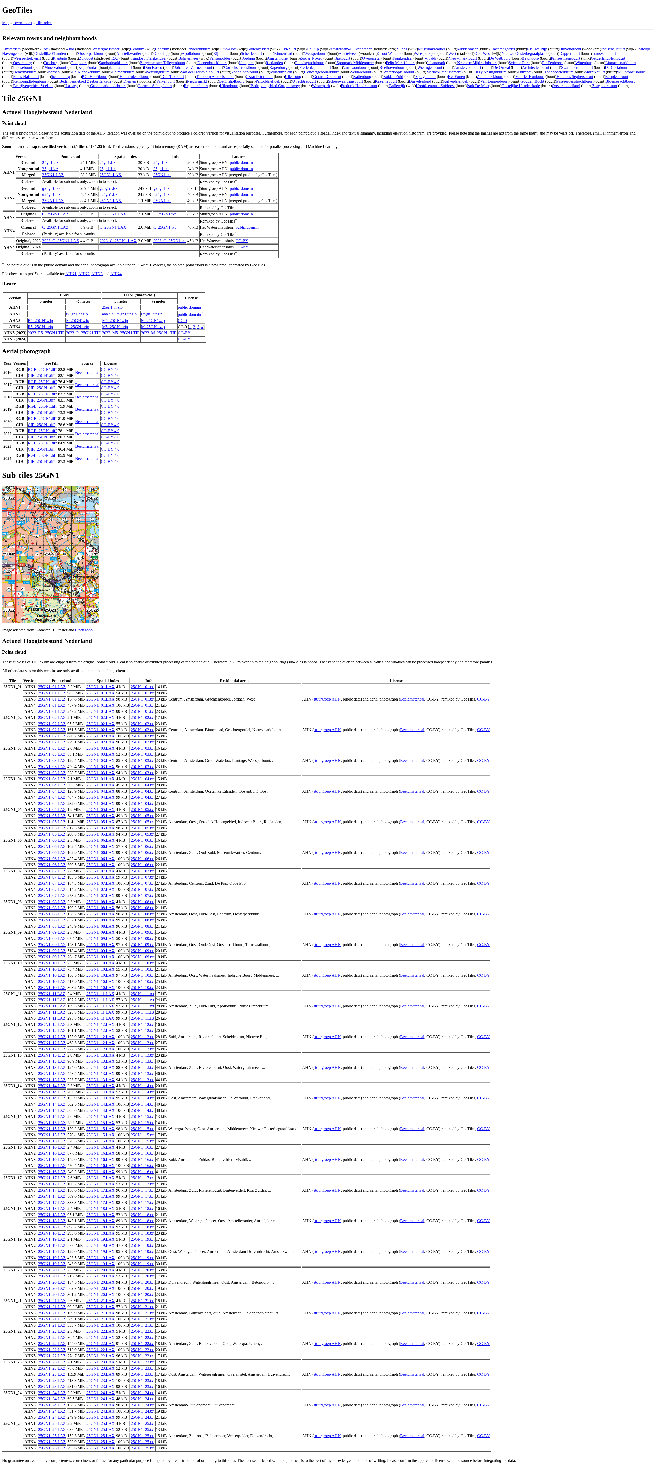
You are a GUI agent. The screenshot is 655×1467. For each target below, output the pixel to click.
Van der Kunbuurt (529, 76)
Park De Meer (478, 86)
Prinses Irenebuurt (565, 58)
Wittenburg (584, 63)
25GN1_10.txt (142, 963)
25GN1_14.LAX (100, 1086)
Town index (22, 22)
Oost (44, 49)
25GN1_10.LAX (100, 963)
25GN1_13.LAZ (52, 1055)
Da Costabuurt (616, 67)
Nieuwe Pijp (537, 49)
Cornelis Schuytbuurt (155, 86)
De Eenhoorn (552, 63)
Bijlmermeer (188, 58)
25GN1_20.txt (142, 1270)
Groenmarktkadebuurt (108, 86)
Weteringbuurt (157, 72)
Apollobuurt (191, 53)
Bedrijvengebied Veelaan (33, 86)
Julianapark (436, 63)
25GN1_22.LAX (100, 1331)
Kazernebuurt (386, 81)
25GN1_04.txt (142, 779)
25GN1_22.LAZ (52, 1331)
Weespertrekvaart (27, 58)
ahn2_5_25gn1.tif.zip (119, 314)
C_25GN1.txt (164, 214)
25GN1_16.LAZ (52, 1147)
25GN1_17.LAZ (52, 1178)
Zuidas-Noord (311, 58)
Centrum (137, 49)
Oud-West (482, 53)
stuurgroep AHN (327, 699)
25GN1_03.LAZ (52, 748)
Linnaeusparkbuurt (620, 63)
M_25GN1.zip (153, 320)
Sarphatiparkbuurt (113, 63)
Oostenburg (22, 63)
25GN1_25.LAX (100, 1423)
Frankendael (402, 58)
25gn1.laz (50, 162)
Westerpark (321, 86)
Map (5, 22)
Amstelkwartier (128, 53)
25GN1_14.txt (142, 1086)
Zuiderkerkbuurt (490, 76)
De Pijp (313, 49)
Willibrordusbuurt (631, 72)
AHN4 (116, 274)
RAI (114, 58)
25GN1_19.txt (142, 1239)
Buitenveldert (258, 49)
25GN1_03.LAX (100, 748)
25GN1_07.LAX (100, 871)
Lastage (72, 86)
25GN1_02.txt (142, 717)
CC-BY (242, 241)
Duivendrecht (570, 49)
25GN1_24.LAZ (52, 1393)
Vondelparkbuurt (244, 72)
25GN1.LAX (111, 175)
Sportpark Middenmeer (355, 63)
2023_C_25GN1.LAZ (60, 241)
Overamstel (371, 58)
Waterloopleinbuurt (398, 72)
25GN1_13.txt (142, 1055)
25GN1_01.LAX (100, 687)
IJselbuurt (342, 58)
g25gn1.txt (162, 188)
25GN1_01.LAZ (52, 687)
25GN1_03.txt (142, 748)
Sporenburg (60, 76)
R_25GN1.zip (77, 320)
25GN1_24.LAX (100, 1393)
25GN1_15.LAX (100, 1116)
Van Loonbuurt (355, 67)
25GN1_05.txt (142, 809)
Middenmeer (467, 49)
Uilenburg (293, 76)
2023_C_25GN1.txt (169, 241)
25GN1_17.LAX (100, 1178)
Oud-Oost (228, 49)
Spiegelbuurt (425, 76)
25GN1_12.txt (142, 1024)
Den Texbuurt (172, 76)
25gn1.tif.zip (112, 307)
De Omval (501, 67)
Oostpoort (79, 63)
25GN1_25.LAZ (52, 1423)
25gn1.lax (108, 162)
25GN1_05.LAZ (52, 809)
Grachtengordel (502, 49)
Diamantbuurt (121, 67)
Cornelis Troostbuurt (240, 67)
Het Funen (456, 76)
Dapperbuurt (569, 53)
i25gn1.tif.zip (151, 314)
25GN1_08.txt (142, 901)
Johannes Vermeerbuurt (193, 67)
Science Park (519, 63)
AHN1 (71, 274)
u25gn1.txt (162, 194)
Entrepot (524, 72)
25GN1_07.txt (142, 871)
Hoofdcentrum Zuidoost (435, 86)
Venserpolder (219, 58)
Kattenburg (362, 76)
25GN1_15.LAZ (52, 1116)
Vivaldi (430, 58)
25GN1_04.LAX (100, 779)
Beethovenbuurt (392, 67)
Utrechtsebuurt (304, 81)
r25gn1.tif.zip (77, 314)
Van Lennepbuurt (494, 81)
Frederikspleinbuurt (315, 67)
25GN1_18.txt (142, 1208)
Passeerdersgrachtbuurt (574, 81)
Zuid (70, 49)
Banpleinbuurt (616, 76)
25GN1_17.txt (142, 1178)
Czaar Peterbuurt (259, 76)
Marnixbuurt (595, 72)
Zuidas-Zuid (393, 76)
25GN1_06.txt (142, 840)
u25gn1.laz (51, 194)
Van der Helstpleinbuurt (200, 72)
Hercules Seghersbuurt (574, 76)
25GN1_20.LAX (100, 1270)
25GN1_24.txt (142, 1393)
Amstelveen (348, 53)
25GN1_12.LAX (100, 1024)
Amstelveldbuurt (467, 67)
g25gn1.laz (51, 188)
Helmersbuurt (123, 72)
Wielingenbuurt (429, 67)
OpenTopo (84, 630)
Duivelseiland (420, 81)
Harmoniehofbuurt (134, 76)
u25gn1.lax (109, 194)
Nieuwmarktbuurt (462, 58)
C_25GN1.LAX (113, 214)
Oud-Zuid (288, 49)
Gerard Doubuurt (327, 76)
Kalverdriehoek (455, 81)
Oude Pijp (161, 53)
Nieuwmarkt (197, 81)
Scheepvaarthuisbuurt (345, 81)
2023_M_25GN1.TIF (158, 333)
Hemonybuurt (24, 72)
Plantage (60, 58)
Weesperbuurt (315, 53)
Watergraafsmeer (105, 49)
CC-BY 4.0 (110, 369)
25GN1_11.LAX (100, 994)
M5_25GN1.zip (115, 320)
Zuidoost (86, 58)
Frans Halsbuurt (26, 76)
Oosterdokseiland (566, 86)
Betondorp (530, 58)
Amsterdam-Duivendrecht (351, 49)
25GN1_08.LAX (100, 901)
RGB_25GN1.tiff (42, 369)
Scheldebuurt (251, 53)
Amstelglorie (277, 58)
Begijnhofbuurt (231, 81)
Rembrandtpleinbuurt (30, 81)
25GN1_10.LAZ (52, 963)
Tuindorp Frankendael (148, 58)
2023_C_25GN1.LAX (118, 241)
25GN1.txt (162, 175)
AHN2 (84, 274)
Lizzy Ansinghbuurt (489, 72)
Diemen (129, 81)
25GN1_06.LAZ (52, 840)
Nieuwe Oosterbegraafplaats (524, 53)
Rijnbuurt (221, 53)
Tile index (44, 22)
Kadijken (246, 63)
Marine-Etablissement (443, 72)
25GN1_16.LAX (100, 1147)
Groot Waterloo (390, 53)
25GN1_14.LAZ (52, 1086)
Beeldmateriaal (87, 372)
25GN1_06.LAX (100, 840)
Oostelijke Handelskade (520, 86)
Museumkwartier (431, 49)
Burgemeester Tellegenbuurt (162, 63)
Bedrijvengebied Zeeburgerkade (85, 81)
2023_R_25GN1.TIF (83, 333)
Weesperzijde (425, 53)
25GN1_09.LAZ (52, 932)
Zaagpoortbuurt (604, 86)
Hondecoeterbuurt (558, 72)
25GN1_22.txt (142, 1331)
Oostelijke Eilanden (50, 53)
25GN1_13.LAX (100, 1055)
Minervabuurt (55, 67)
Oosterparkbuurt (91, 53)
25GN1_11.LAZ (52, 994)
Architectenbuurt (535, 67)
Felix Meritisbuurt (400, 63)
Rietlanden (274, 63)
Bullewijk (397, 86)
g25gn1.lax (109, 188)
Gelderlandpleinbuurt (608, 58)
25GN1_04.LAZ (52, 779)
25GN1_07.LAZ (52, 871)
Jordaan (248, 58)
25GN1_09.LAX (100, 932)
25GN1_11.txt (142, 994)
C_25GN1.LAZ (55, 214)
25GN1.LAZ (53, 175)
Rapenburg (278, 67)
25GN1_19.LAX (100, 1239)
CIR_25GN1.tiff (41, 375)
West (452, 53)
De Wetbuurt (499, 58)
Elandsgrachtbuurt (309, 63)
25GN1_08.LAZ (52, 901)
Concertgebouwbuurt (321, 72)
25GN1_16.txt (142, 1147)
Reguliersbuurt (196, 86)
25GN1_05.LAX (100, 809)
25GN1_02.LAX (100, 717)
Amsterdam (11, 49)
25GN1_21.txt (142, 1300)
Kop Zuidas (87, 67)
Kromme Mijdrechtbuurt (477, 63)
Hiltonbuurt (229, 86)
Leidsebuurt (22, 67)
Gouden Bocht (532, 81)
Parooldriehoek (268, 81)
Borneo (54, 72)
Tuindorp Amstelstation (215, 76)
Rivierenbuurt (198, 49)
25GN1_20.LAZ (52, 1270)
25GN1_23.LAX (100, 1362)
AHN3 (97, 274)
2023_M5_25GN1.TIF (120, 333)
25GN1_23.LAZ (52, 1362)
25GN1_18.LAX (100, 1208)
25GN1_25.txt (142, 1423)
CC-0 (182, 320)
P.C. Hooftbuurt (94, 76)
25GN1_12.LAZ (52, 1024)
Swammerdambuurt (577, 67)
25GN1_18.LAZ (52, 1208)
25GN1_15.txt (142, 1116)
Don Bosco (153, 67)
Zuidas (401, 49)
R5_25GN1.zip (40, 320)
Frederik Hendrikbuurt (359, 86)
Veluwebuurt (361, 72)
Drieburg (51, 63)
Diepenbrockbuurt (212, 63)
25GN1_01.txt (142, 687)
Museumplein (281, 72)
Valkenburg (165, 81)
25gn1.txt (161, 162)
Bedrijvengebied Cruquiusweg (275, 86)
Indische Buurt (613, 49)
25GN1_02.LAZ (52, 717)
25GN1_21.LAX (100, 1300)
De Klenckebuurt (86, 72)
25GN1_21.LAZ (52, 1300)
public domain (241, 162)
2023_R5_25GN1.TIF (46, 333)
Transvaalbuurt (604, 53)
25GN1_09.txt (142, 932)
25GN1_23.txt (142, 1362)
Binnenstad (283, 53)
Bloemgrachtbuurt (620, 81)
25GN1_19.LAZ (52, 1239)
